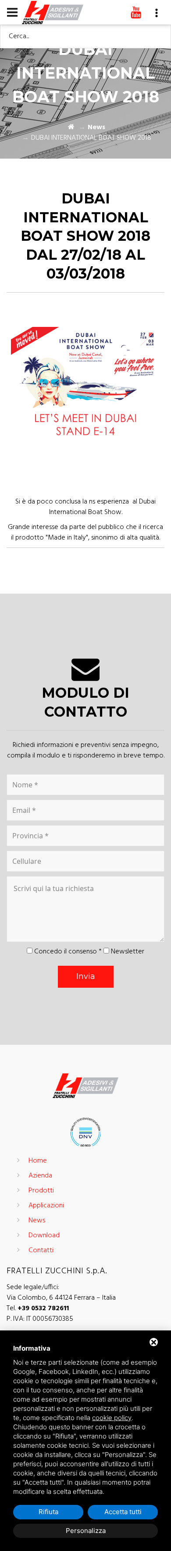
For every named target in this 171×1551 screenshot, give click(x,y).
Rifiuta (48, 1512)
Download (44, 1235)
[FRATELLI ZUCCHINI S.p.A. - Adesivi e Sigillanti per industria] (52, 12)
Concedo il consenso (65, 951)
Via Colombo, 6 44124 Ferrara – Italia (61, 1298)
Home (37, 1161)
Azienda (40, 1175)
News (96, 127)
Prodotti (41, 1190)
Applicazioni (46, 1205)
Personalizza (86, 1530)
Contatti (40, 1250)
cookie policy (112, 1417)
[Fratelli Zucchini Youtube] (136, 13)
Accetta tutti (123, 1512)
